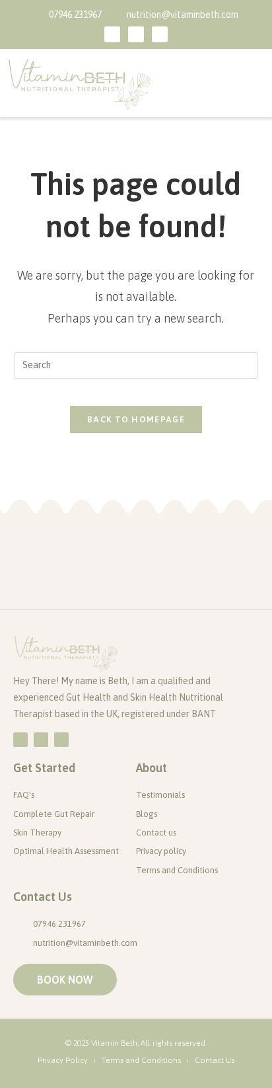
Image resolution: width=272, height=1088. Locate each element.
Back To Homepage (136, 419)
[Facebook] (112, 34)
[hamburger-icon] (250, 83)
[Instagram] (160, 34)
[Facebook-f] (20, 739)
